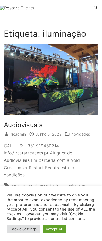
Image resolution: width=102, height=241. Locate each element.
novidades (80, 134)
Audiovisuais (23, 125)
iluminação (44, 185)
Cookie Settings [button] (23, 229)
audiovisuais (22, 185)
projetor (70, 185)
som (82, 185)
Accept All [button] (54, 229)
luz (58, 185)
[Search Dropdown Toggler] (96, 8)
